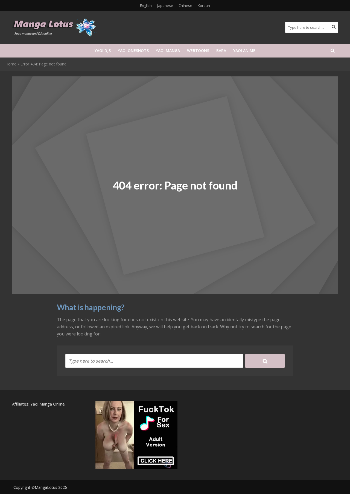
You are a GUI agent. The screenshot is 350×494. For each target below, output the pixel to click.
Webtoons (198, 50)
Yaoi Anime (244, 50)
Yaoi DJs (103, 50)
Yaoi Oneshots (133, 50)
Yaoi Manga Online (47, 404)
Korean (204, 5)
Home (10, 64)
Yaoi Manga (168, 50)
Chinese (185, 5)
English (146, 5)
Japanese (165, 5)
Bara (221, 50)
